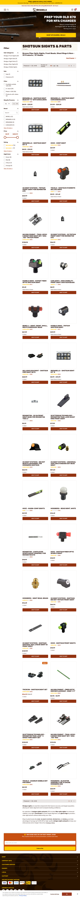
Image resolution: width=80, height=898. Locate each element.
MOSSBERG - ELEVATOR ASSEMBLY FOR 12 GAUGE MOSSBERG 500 (60, 782)
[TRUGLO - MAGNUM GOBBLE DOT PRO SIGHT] (35, 766)
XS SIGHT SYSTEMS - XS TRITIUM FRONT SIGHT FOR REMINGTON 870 (63, 236)
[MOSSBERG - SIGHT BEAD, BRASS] (35, 583)
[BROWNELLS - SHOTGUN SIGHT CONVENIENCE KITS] (63, 83)
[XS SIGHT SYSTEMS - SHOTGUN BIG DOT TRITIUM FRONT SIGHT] (63, 583)
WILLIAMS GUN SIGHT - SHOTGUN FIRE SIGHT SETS (35, 371)
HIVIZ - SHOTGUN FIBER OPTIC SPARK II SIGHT (62, 552)
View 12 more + (8, 128)
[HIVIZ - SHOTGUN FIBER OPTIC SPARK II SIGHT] (63, 537)
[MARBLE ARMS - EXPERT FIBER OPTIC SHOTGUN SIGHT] (35, 266)
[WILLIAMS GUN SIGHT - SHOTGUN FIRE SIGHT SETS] (35, 356)
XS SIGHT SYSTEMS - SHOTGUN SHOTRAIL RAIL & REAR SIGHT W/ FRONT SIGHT (35, 644)
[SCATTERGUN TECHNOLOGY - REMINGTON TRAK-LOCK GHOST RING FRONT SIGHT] (63, 400)
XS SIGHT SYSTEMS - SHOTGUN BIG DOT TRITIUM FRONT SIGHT (63, 599)
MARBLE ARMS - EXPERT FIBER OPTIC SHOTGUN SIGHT (34, 281)
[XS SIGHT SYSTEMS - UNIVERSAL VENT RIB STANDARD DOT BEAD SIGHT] (63, 447)
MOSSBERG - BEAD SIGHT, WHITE (63, 508)
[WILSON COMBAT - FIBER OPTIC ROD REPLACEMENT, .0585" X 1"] (63, 675)
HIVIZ (38, 819)
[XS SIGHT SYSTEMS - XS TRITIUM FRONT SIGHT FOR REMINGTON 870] (63, 219)
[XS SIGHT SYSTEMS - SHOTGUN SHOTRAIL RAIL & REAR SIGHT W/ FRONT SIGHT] (35, 628)
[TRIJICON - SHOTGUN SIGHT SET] (35, 675)
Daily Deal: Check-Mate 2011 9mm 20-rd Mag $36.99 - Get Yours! (40, 5)
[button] (5, 9)
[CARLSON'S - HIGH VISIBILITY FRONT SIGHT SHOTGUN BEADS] (63, 266)
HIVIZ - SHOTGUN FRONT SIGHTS (63, 643)
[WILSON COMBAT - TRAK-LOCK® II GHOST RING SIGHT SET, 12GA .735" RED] (63, 719)
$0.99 (7, 134)
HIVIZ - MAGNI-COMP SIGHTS (33, 508)
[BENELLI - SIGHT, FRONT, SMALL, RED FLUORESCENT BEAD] (35, 311)
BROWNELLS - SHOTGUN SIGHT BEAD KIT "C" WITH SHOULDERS (34, 99)
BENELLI (65, 819)
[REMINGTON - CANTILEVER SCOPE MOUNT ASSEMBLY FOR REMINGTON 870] (35, 537)
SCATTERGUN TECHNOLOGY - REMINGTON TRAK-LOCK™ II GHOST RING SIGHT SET (33, 736)
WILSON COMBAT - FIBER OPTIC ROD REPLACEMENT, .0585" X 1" (63, 690)
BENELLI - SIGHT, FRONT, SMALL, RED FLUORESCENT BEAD (35, 326)
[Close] (77, 894)
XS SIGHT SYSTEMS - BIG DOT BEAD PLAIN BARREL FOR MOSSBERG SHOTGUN (33, 463)
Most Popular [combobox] (70, 58)
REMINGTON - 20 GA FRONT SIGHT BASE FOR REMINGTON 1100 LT (33, 417)
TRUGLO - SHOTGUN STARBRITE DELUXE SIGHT (63, 188)
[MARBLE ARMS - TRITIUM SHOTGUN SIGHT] (63, 311)
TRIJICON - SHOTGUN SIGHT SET (34, 689)
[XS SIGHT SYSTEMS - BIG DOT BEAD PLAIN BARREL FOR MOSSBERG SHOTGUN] (35, 447)
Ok (67, 894)
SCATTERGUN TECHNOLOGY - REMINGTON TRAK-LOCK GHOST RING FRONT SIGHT (63, 417)
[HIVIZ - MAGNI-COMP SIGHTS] (35, 493)
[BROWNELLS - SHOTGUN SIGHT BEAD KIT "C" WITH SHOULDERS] (35, 83)
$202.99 (15, 134)
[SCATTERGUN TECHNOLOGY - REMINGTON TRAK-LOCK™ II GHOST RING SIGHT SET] (35, 719)
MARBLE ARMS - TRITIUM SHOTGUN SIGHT (60, 326)
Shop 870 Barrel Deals (56, 35)
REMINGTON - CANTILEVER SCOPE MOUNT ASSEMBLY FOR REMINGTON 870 (34, 553)
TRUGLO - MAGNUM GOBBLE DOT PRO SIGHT (35, 781)
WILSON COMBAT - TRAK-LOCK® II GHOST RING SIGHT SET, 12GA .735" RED (63, 736)
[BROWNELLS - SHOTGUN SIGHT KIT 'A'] (35, 128)
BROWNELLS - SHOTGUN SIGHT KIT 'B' (62, 371)
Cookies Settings (54, 894)
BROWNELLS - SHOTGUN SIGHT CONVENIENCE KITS (62, 99)
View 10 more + (8, 168)
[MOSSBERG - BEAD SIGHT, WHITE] (63, 493)
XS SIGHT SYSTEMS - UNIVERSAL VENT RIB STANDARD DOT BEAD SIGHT (63, 463)
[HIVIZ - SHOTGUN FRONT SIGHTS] (63, 628)
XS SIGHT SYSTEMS (46, 819)
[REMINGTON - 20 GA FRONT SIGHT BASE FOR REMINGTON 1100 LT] (35, 400)
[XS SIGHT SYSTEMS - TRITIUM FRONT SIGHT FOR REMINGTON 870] (35, 173)
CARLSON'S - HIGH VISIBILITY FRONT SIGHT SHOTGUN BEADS (63, 281)
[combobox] (7, 103)
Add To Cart (35, 109)
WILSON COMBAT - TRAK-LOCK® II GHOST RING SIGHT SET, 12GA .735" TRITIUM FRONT (34, 236)
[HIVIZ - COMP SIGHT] (63, 128)
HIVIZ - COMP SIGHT (58, 143)
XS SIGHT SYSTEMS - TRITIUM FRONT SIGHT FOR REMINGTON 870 (34, 189)
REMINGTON (56, 819)
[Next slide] (77, 26)
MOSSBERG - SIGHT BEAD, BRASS (35, 598)
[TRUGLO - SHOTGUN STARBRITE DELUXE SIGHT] (63, 173)
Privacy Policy (23, 895)
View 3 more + (8, 151)
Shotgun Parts (50, 823)
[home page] (40, 10)
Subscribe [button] (40, 848)
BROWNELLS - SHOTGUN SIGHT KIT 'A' (34, 143)
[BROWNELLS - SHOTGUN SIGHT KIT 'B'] (63, 356)
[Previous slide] (2, 26)
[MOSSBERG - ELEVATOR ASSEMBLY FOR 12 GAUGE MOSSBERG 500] (63, 766)
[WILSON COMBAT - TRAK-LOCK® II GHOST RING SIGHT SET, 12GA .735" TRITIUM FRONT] (35, 219)
